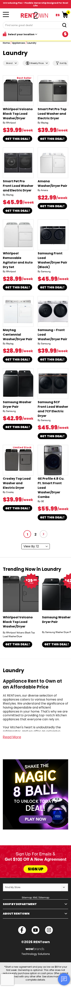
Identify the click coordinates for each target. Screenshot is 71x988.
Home (6, 43)
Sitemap (44, 897)
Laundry (31, 43)
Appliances (18, 43)
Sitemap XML (29, 897)
